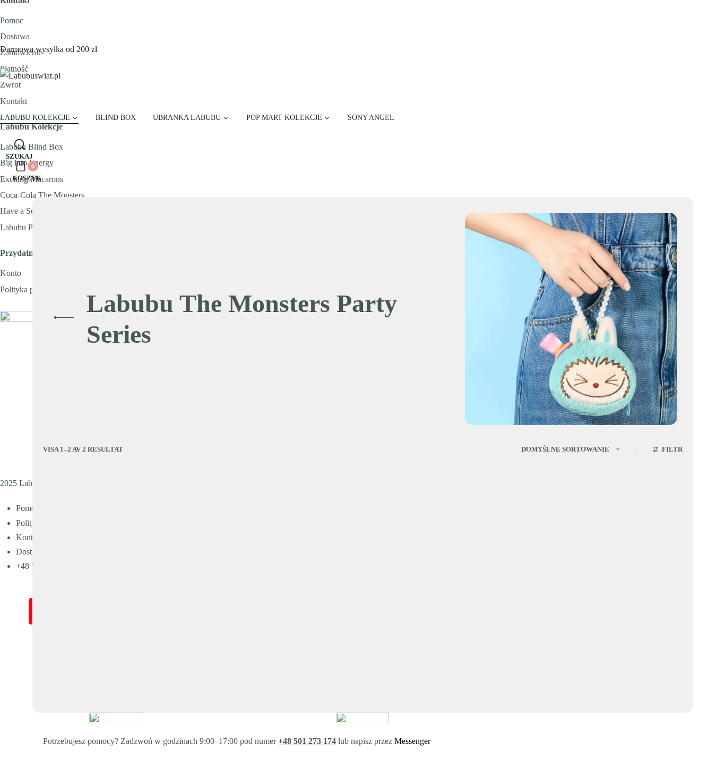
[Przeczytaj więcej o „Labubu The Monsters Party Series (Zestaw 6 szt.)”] (167, 702)
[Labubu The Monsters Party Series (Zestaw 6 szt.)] (116, 581)
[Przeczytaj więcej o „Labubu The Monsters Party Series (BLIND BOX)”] (331, 702)
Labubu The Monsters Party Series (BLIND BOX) (273, 662)
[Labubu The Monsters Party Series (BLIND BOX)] (280, 581)
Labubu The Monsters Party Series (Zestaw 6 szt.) (109, 662)
